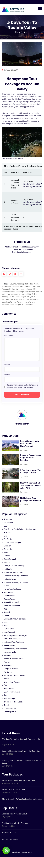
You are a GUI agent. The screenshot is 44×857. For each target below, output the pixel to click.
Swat (6, 685)
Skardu (6, 679)
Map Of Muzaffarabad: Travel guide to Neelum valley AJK (30, 485)
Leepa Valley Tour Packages (15, 619)
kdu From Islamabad (12, 606)
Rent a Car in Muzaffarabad (14, 675)
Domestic (8, 549)
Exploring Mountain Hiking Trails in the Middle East (21, 751)
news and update (10, 652)
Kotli (5, 609)
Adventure (8, 519)
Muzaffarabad (9, 632)
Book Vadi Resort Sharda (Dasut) (15, 814)
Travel (6, 705)
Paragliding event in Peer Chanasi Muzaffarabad (29, 443)
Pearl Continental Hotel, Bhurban (15, 823)
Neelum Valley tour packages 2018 (23, 289)
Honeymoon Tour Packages (14, 566)
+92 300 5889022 (25, 247)
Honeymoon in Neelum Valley (13, 286)
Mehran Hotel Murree (10, 839)
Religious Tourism (11, 669)
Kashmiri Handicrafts (12, 602)
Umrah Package (10, 709)
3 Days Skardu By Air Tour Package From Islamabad (22, 799)
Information (8, 592)
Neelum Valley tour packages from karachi (18, 292)
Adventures (8, 523)
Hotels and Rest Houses (13, 572)
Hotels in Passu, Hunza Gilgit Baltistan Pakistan (30, 457)
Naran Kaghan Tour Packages (15, 635)
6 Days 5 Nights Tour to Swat (13, 790)
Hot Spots (8, 569)
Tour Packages (10, 699)
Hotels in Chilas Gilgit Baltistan (16, 576)
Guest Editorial (10, 559)
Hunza (6, 586)
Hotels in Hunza (10, 579)
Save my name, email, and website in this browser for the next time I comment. (22, 386)
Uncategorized (10, 712)
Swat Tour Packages (12, 692)
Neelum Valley (9, 645)
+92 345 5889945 (26, 249)
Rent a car (8, 672)
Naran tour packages (12, 639)
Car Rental (8, 539)
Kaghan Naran (9, 599)
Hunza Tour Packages (12, 589)
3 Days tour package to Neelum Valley (23, 284)
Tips (5, 695)
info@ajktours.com (24, 252)
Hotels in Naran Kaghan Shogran (16, 582)
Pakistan (7, 655)
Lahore (6, 616)
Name (7, 364)
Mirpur (6, 626)
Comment (8, 335)
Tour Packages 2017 (22, 297)
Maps (6, 622)
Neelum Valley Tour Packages (15, 649)
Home (17, 32)
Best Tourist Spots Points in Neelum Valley (20, 529)
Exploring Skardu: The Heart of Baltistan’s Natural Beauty (21, 761)
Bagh (6, 526)
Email (7, 375)
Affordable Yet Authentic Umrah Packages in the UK (21, 740)
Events (7, 552)
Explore (7, 556)
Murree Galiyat (9, 629)
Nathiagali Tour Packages (14, 642)
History (7, 562)
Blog (25, 32)
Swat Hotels (9, 689)
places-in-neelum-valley (13, 659)
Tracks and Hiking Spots (13, 702)
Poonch (7, 662)
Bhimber (7, 533)
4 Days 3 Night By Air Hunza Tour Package (18, 780)
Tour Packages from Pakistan (21, 305)
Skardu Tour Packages (12, 682)
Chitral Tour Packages (12, 543)
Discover (7, 546)
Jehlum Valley (9, 596)
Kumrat (7, 612)
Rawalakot (8, 665)
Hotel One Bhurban (9, 833)
